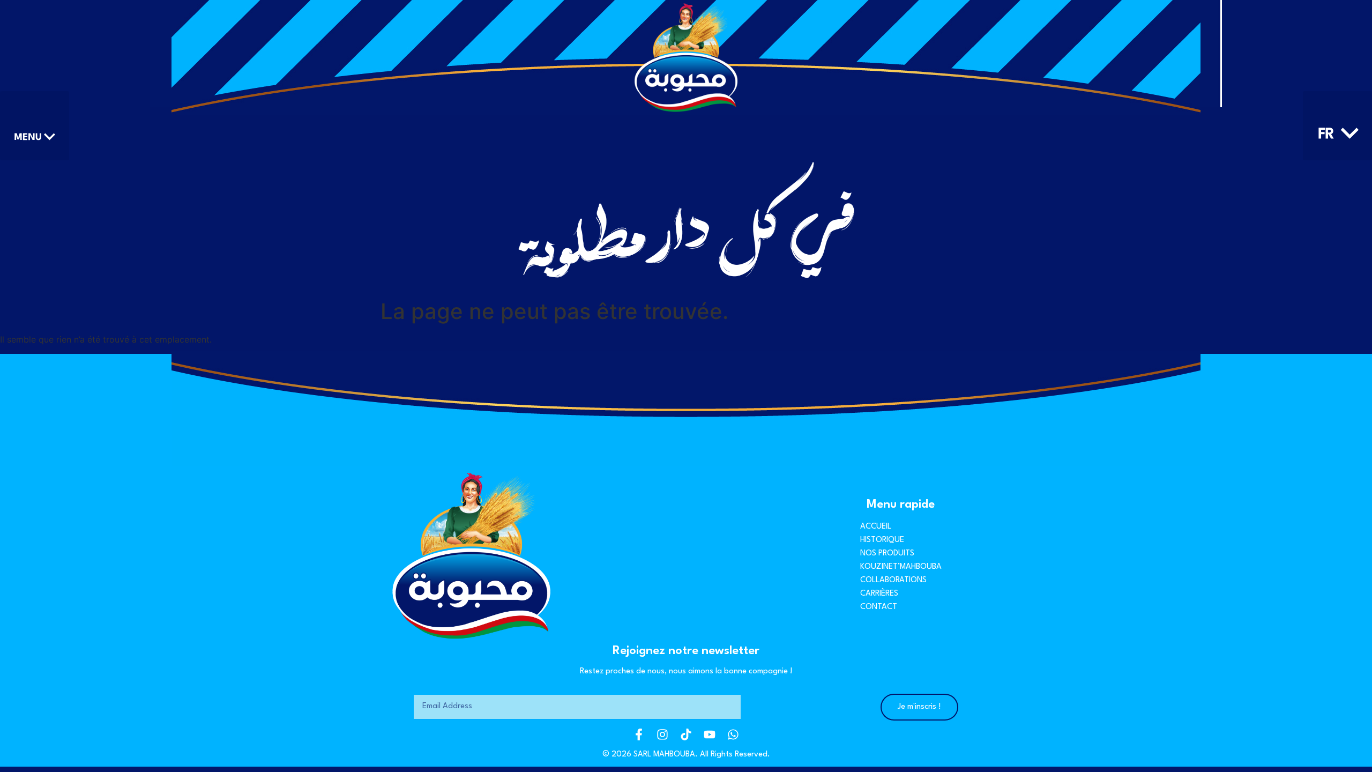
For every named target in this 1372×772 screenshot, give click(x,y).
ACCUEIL (875, 527)
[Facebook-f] (639, 734)
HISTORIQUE (882, 540)
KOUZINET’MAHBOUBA (901, 567)
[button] (34, 125)
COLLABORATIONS (893, 580)
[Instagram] (662, 734)
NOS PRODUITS (887, 554)
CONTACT (878, 607)
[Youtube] (709, 734)
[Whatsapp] (733, 734)
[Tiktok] (686, 734)
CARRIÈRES (879, 594)
